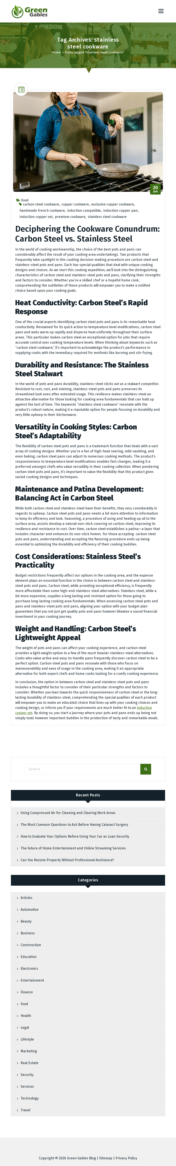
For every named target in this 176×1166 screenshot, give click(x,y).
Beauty (26, 921)
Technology (30, 1098)
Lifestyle (27, 1039)
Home (56, 52)
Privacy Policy (126, 1158)
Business (28, 933)
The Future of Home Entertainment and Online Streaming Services (73, 848)
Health (26, 1016)
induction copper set (36, 217)
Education (28, 957)
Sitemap (105, 1158)
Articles (26, 898)
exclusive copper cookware (112, 204)
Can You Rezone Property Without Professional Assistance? (67, 860)
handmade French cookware (42, 210)
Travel (25, 1110)
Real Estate (29, 1063)
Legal (25, 1028)
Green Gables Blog (81, 1158)
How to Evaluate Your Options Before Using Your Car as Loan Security (75, 836)
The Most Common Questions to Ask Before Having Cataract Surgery (74, 825)
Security (27, 1075)
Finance (27, 992)
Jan (155, 189)
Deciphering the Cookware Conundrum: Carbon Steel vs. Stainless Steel (87, 234)
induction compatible (84, 210)
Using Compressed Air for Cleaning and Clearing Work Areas (68, 813)
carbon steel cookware (41, 204)
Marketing (29, 1051)
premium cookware (70, 217)
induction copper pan (120, 210)
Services (27, 1086)
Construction (31, 945)
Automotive (29, 910)
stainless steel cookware (107, 217)
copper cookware (75, 204)
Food (25, 200)
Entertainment (32, 980)
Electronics (29, 969)
